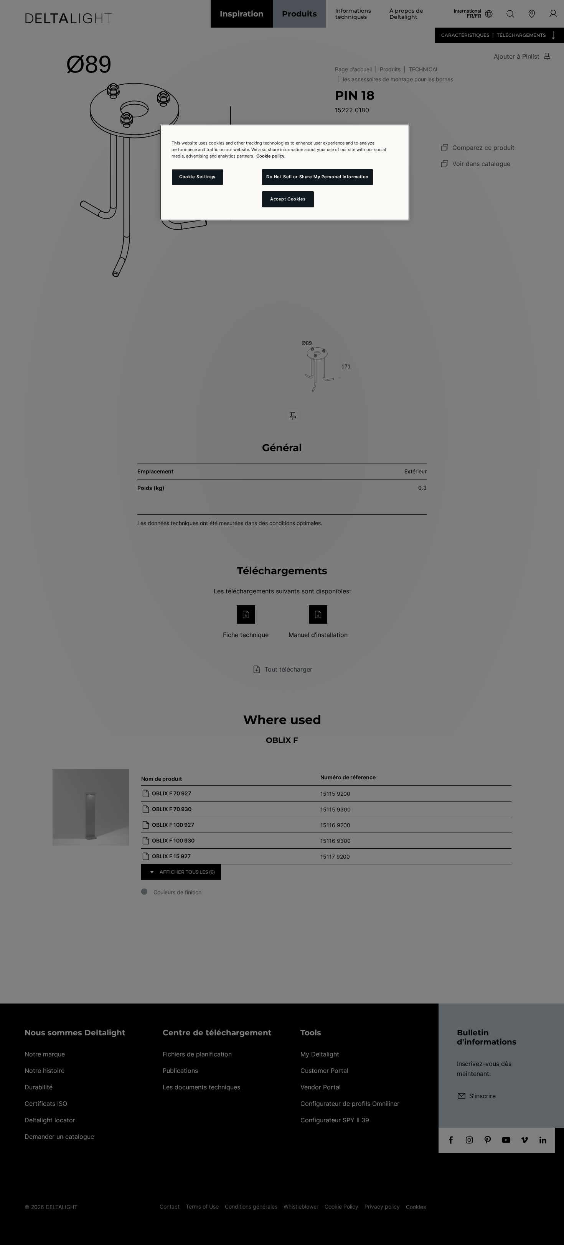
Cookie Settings (197, 176)
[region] (284, 172)
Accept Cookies (288, 199)
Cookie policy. (270, 156)
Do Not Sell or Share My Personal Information (317, 176)
